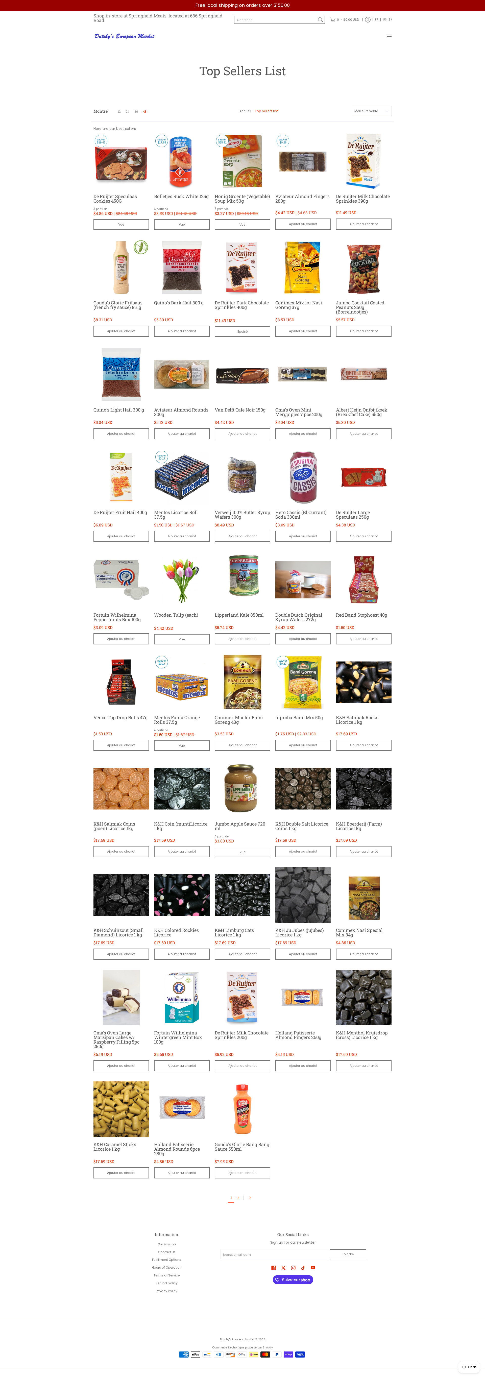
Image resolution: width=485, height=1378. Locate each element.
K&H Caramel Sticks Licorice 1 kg (114, 1146)
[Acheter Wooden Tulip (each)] (182, 580)
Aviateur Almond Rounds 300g (181, 412)
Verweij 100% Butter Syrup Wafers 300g (242, 514)
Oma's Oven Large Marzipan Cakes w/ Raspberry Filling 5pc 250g (116, 1039)
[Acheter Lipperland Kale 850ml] (242, 580)
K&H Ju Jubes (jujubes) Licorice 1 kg (299, 932)
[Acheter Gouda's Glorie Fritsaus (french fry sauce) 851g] (121, 267)
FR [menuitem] (376, 19)
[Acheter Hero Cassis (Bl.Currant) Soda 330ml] (303, 477)
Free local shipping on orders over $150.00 (243, 5)
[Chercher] (321, 19)
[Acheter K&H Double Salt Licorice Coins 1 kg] (303, 788)
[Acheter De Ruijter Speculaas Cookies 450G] (121, 161)
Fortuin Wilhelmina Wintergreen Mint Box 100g (178, 1037)
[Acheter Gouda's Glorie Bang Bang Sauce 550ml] (242, 1109)
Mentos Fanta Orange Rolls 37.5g (177, 719)
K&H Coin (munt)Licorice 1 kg (180, 826)
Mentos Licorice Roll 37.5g (176, 514)
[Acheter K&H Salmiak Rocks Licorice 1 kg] (364, 682)
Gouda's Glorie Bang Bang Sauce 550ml (242, 1146)
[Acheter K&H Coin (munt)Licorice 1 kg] (182, 788)
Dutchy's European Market (237, 1339)
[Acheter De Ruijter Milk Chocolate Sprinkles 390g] (364, 161)
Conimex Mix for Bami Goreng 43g (239, 719)
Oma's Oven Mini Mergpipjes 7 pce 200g (298, 412)
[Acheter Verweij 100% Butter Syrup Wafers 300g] (242, 477)
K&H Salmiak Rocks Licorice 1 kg (357, 719)
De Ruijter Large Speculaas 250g (353, 514)
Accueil (245, 111)
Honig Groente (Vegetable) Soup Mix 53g (242, 198)
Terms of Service (167, 1275)
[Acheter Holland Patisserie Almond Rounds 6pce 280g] (182, 1109)
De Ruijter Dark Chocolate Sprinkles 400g (242, 305)
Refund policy (167, 1283)
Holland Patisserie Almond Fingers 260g (298, 1035)
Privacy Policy (166, 1291)
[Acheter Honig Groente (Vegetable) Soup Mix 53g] (242, 161)
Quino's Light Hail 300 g (118, 410)
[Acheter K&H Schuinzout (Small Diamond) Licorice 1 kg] (121, 895)
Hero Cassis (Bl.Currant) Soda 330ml (301, 514)
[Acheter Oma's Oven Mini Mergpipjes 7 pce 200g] (303, 374)
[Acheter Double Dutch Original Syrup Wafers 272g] (303, 580)
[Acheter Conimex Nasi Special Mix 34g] (364, 895)
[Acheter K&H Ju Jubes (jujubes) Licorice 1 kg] (303, 895)
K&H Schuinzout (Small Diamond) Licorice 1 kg (118, 932)
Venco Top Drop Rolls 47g (120, 717)
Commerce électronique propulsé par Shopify (242, 1347)
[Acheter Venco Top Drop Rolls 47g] (121, 682)
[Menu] (389, 36)
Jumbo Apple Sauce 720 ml (240, 826)
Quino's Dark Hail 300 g (179, 303)
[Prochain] (251, 1198)
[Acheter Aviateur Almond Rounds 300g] (182, 374)
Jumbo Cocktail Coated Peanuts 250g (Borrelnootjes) (360, 307)
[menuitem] (344, 20)
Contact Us (167, 1252)
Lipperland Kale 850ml (239, 615)
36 (136, 111)
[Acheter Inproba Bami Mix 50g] (303, 682)
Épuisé (242, 331)
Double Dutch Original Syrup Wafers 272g (298, 617)
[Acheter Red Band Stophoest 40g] (364, 580)
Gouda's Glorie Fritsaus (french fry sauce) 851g (117, 305)
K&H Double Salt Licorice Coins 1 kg (301, 826)
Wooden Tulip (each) (176, 615)
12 (119, 111)
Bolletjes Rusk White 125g (181, 196)
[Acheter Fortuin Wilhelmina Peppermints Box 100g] (121, 580)
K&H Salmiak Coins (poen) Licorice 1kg (114, 826)
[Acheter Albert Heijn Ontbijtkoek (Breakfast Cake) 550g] (364, 374)
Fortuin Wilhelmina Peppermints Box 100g (117, 617)
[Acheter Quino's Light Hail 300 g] (121, 374)
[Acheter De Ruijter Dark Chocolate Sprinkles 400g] (242, 267)
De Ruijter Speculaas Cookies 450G (115, 198)
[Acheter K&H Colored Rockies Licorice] (182, 895)
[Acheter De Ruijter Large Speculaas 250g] (364, 477)
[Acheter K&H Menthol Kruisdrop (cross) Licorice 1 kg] (364, 997)
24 (127, 111)
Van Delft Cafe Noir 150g (240, 410)
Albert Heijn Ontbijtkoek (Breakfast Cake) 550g (361, 412)
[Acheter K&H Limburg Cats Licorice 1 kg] (242, 895)
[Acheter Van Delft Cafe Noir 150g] (242, 374)
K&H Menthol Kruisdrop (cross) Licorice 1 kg (362, 1035)
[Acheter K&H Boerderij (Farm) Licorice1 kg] (364, 788)
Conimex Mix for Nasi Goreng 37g (298, 305)
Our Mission (167, 1244)
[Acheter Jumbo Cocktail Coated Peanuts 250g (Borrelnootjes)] (364, 267)
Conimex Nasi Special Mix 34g (359, 932)
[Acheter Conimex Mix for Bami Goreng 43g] (242, 682)
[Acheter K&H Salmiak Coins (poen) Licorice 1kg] (121, 788)
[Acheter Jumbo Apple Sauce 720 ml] (242, 788)
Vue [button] (121, 224)
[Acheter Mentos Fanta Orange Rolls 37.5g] (182, 682)
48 (145, 111)
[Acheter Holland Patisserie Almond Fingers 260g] (303, 997)
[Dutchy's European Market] (125, 36)
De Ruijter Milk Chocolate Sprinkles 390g (363, 198)
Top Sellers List (266, 111)
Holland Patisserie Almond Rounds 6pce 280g (177, 1148)
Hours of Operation (167, 1267)
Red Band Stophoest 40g (361, 615)
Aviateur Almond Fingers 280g (302, 198)
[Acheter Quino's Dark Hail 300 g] (182, 267)
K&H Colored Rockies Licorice (176, 932)
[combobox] (275, 19)
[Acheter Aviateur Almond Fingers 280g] (303, 161)
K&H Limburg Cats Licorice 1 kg (234, 932)
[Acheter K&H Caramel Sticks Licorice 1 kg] (121, 1109)
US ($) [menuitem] (387, 19)
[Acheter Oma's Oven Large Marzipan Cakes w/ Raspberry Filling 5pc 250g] (121, 997)
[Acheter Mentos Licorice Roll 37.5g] (182, 477)
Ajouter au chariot (303, 224)
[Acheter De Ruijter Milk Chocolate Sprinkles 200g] (242, 997)
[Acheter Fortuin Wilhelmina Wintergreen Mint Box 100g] (182, 997)
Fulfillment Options (166, 1260)
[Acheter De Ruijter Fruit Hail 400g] (121, 477)
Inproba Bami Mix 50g (299, 717)
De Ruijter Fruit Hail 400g (120, 512)
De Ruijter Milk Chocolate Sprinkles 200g (242, 1035)
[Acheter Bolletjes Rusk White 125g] (182, 161)
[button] (273, 1268)
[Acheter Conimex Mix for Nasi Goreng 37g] (303, 267)
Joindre (348, 1254)
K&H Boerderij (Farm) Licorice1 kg (359, 826)
